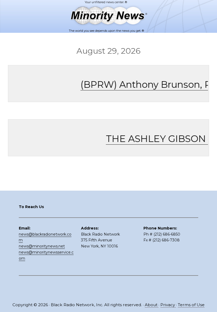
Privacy (168, 304)
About (152, 304)
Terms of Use (191, 304)
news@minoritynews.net (42, 246)
